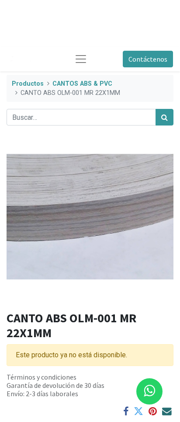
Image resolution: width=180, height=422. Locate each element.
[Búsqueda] (164, 117)
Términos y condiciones (41, 377)
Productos (28, 83)
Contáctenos (147, 59)
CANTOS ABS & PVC (82, 83)
